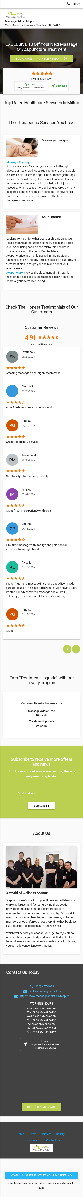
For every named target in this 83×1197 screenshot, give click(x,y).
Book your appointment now (41, 58)
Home (20, 1134)
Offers (32, 1134)
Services (46, 1134)
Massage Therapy (17, 162)
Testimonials (29, 1140)
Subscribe (41, 805)
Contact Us (53, 1140)
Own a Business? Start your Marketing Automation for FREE (41, 1176)
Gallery (60, 1134)
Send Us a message (41, 1107)
